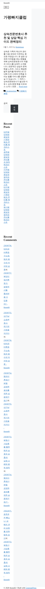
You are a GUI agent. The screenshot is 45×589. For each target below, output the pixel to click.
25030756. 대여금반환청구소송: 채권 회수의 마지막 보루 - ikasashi (8, 354)
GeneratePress (31, 588)
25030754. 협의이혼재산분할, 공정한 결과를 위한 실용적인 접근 (8, 387)
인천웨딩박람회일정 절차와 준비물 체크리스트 (6, 177)
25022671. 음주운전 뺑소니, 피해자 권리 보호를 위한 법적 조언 (8, 524)
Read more (23, 87)
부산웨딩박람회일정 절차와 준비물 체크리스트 (6, 214)
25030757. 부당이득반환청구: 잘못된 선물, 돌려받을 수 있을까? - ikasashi (8, 290)
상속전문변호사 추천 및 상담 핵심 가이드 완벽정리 (15, 37)
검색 (5, 103)
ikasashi (7, 3)
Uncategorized (11, 91)
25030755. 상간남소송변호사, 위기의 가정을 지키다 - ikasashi (8, 417)
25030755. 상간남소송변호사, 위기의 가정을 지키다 (8, 323)
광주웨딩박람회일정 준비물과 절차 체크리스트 (7, 159)
